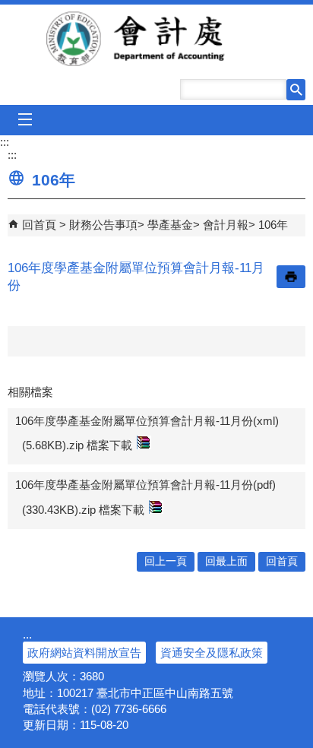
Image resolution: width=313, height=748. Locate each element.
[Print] (291, 276)
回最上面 (226, 561)
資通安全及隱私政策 (211, 652)
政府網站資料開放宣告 (84, 652)
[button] (295, 89)
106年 (273, 224)
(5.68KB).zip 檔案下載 (77, 445)
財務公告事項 (103, 224)
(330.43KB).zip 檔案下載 (83, 509)
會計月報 (225, 224)
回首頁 (39, 224)
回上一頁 (165, 561)
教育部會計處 (156, 39)
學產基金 (170, 224)
